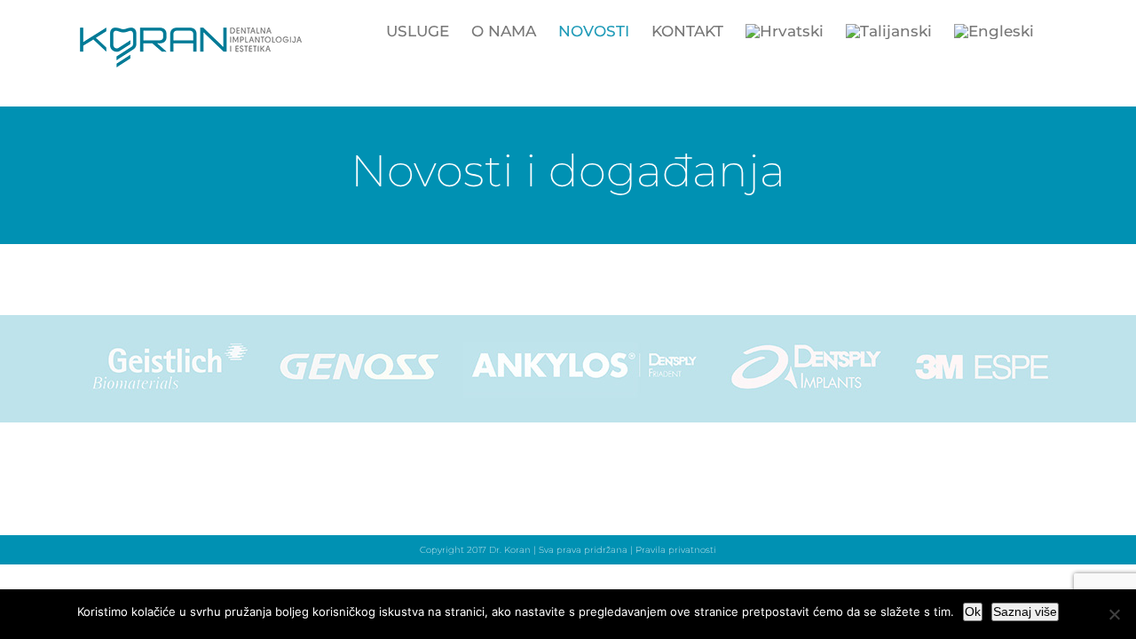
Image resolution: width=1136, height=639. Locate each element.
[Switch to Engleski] (994, 31)
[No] (1114, 614)
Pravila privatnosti (675, 550)
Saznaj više (1025, 611)
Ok (973, 611)
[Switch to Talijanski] (889, 31)
